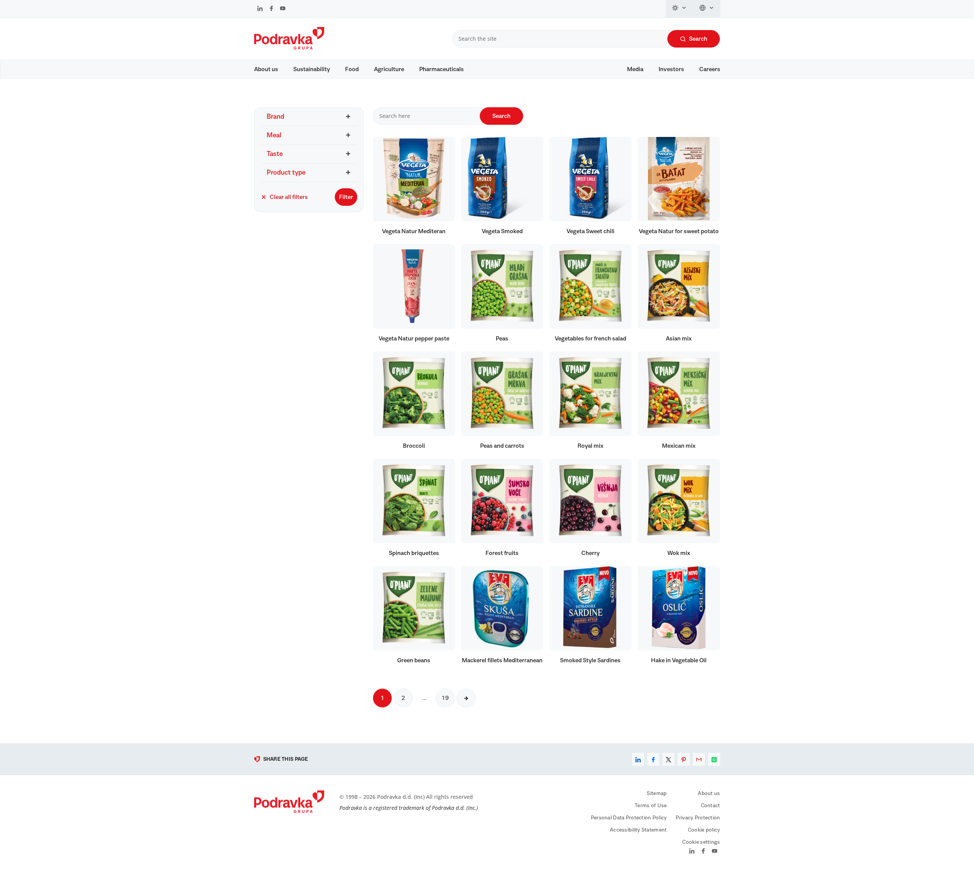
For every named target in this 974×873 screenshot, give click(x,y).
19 (445, 698)
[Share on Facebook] (653, 759)
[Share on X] (668, 759)
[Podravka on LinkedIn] (260, 9)
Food (352, 69)
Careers (709, 69)
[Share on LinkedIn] (638, 759)
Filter (346, 197)
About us (266, 69)
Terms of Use (651, 805)
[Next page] (466, 698)
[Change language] (706, 8)
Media (635, 69)
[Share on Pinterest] (684, 759)
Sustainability (311, 69)
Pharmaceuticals (441, 69)
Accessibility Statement (638, 830)
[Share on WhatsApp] (714, 759)
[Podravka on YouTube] (282, 9)
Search (698, 39)
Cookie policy (704, 830)
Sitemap (657, 793)
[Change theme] (679, 8)
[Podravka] (289, 48)
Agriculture (389, 69)
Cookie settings (701, 842)
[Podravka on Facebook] (271, 9)
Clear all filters (289, 197)
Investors (671, 69)
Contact (710, 805)
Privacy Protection (698, 818)
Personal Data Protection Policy (629, 818)
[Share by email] (699, 759)
